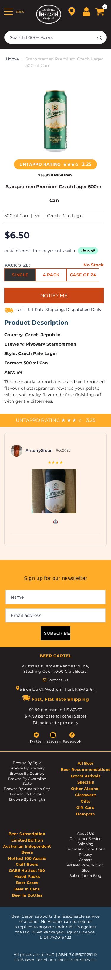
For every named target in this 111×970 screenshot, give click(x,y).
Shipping (85, 844)
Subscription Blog (85, 875)
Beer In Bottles (27, 895)
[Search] (99, 37)
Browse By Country (26, 773)
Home (12, 59)
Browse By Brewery (27, 768)
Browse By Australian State (27, 781)
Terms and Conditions (85, 849)
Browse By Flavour (27, 794)
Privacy (85, 854)
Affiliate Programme (85, 865)
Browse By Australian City (27, 788)
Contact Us (57, 679)
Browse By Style (27, 763)
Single (20, 274)
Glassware (85, 794)
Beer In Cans (27, 889)
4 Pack (51, 274)
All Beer (86, 763)
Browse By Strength (27, 799)
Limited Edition (27, 840)
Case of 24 (83, 274)
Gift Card (85, 807)
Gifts (85, 801)
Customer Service (85, 838)
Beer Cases (27, 882)
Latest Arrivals (85, 776)
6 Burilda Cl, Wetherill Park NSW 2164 (57, 689)
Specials (85, 782)
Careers (85, 859)
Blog (85, 870)
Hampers (85, 814)
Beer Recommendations (85, 769)
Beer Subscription (27, 833)
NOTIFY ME (54, 295)
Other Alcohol (85, 788)
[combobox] (55, 37)
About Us (85, 833)
